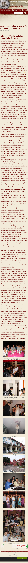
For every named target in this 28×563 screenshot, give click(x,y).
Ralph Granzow (5, 30)
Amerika (3, 10)
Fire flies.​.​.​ (2, 546)
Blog (14, 554)
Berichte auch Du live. (19, 5)
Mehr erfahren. (15, 560)
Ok (22, 558)
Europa (15, 10)
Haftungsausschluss (14, 556)
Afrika (25, 10)
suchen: (12, 13)
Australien (9, 10)
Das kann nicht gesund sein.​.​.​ (21, 546)
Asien (20, 10)
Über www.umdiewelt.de (14, 553)
